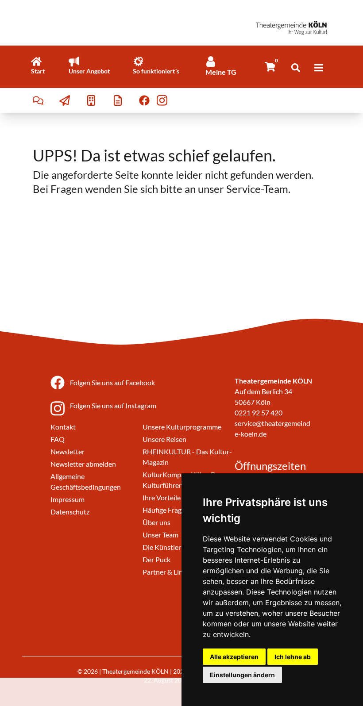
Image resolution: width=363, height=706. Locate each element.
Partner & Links (166, 572)
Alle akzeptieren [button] (234, 656)
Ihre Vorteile (162, 497)
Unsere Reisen (164, 439)
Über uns (156, 522)
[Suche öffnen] (295, 68)
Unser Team (160, 534)
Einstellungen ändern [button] (242, 675)
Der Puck (156, 559)
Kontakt (63, 426)
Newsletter (67, 451)
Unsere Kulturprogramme (182, 426)
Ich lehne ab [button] (292, 656)
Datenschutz (69, 511)
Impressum (67, 499)
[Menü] (318, 68)
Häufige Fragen (166, 510)
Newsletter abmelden (83, 464)
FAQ (57, 439)
